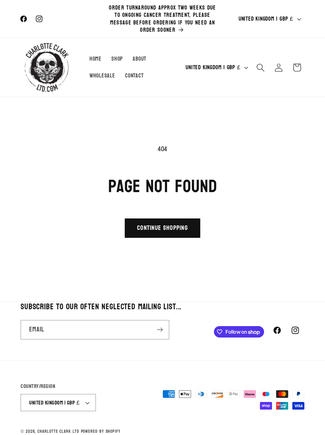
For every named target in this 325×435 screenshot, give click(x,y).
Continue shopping (162, 227)
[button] (261, 67)
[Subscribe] (160, 329)
